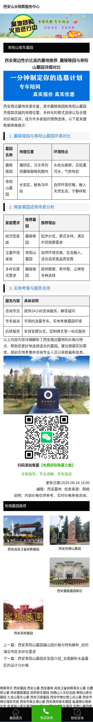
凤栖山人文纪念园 (62, 692)
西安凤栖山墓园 (70, 548)
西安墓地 (47, 688)
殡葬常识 (6, 688)
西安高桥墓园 (23, 633)
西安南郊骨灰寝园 (58, 701)
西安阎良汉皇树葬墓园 (23, 549)
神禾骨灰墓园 (62, 706)
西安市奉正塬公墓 (32, 701)
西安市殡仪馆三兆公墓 (66, 697)
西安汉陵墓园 (39, 697)
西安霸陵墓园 (19, 692)
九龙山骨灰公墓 (18, 697)
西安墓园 (20, 688)
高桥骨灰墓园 (39, 692)
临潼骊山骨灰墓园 (20, 706)
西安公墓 (33, 688)
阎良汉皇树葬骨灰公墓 (70, 688)
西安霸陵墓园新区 (69, 591)
